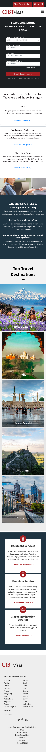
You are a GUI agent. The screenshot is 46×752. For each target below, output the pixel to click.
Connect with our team (22, 564)
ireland (25, 693)
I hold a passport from (15, 37)
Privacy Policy (22, 732)
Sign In (36, 4)
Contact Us (8, 714)
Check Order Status (22, 168)
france (6, 691)
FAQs (22, 730)
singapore (7, 701)
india (6, 696)
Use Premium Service (22, 602)
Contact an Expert (22, 635)
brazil (25, 683)
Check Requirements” (22, 120)
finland (25, 688)
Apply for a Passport (22, 144)
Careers (22, 740)
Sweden (7, 704)
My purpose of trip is (14, 61)
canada (6, 686)
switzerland (27, 704)
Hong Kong (8, 693)
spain (25, 701)
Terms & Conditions (22, 735)
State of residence (13, 45)
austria (25, 680)
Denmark (7, 688)
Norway (25, 699)
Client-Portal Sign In (21, 4)
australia (7, 680)
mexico (25, 696)
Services (22, 738)
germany (26, 691)
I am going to (11, 53)
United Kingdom (10, 707)
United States (28, 707)
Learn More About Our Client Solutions (22, 727)
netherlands (8, 699)
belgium (7, 683)
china (25, 686)
